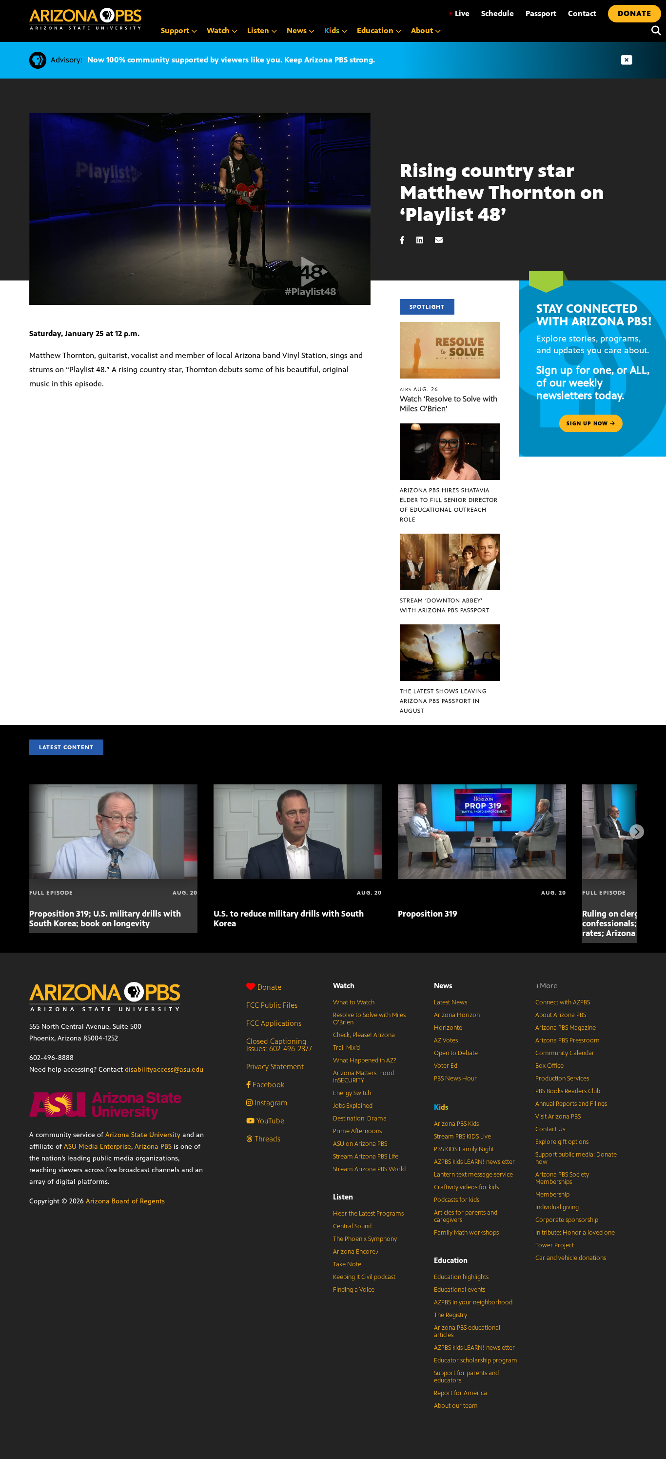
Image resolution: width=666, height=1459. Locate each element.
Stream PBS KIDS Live (462, 1136)
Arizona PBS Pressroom (567, 1040)
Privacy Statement (275, 1066)
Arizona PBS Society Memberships (562, 1178)
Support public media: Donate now (576, 1158)
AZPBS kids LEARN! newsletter (474, 1162)
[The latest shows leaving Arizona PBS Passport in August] (450, 629)
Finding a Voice (353, 1290)
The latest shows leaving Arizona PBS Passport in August (443, 701)
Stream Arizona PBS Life (365, 1156)
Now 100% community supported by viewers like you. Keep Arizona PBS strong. (231, 59)
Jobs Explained (352, 1106)
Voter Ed (445, 1066)
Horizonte (448, 1028)
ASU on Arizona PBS (360, 1144)
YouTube (269, 1120)
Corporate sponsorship (566, 1220)
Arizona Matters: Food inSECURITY (363, 1076)
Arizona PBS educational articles (467, 1331)
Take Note (347, 1264)
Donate (269, 987)
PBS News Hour (455, 1078)
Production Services (562, 1078)
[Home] (85, 19)
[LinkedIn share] (424, 240)
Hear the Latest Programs (368, 1214)
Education (451, 1260)
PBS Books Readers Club (567, 1091)
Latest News (450, 1002)
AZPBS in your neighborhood (473, 1302)
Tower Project (554, 1245)
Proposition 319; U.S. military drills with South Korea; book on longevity (105, 918)
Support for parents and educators (466, 1376)
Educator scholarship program (475, 1360)
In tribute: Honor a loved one (575, 1233)
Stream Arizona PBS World (369, 1169)
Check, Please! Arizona (364, 1035)
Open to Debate (456, 1053)
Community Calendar (564, 1053)
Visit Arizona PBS (558, 1116)
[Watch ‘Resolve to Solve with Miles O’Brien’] (450, 327)
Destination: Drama (360, 1118)
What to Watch (353, 1002)
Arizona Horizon (457, 1015)
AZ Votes (446, 1040)
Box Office (549, 1066)
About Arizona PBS (560, 1015)
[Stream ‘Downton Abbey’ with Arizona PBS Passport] (450, 538)
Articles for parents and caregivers (465, 1216)
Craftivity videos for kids (466, 1187)
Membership (552, 1195)
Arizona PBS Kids (456, 1124)
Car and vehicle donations (570, 1258)
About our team (456, 1406)
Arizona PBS (153, 1146)
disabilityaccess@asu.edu (164, 1069)
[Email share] (443, 240)
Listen (343, 1196)
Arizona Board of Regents (125, 1201)
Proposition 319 (427, 914)
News (443, 985)
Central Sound (352, 1226)
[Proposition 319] (482, 789)
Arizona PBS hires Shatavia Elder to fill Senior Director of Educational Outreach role (449, 505)
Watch (343, 985)
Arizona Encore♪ (356, 1252)
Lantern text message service (473, 1175)
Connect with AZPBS (562, 1002)
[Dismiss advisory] (626, 60)
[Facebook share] (407, 240)
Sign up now (588, 423)
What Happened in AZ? (364, 1060)
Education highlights (461, 1277)
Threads (266, 1138)
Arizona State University (142, 1135)
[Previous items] (29, 831)
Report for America (460, 1393)
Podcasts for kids (456, 1200)
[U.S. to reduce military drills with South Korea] (298, 789)
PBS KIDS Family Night (464, 1149)
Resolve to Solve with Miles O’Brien (369, 1018)
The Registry (450, 1315)
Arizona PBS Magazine (565, 1028)
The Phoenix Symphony (365, 1239)
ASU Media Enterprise (97, 1146)
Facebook (267, 1084)
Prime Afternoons (357, 1131)
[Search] (654, 30)
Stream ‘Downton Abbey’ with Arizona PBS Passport (445, 605)
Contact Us (550, 1129)
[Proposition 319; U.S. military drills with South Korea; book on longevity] (113, 789)
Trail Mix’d (346, 1048)
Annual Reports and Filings (571, 1104)
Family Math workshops (466, 1233)
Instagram (270, 1102)
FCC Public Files (271, 1005)
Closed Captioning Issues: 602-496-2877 (279, 1045)
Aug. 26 (419, 389)
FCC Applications (273, 1023)
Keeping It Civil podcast (364, 1277)
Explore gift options (561, 1142)
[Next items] (636, 831)
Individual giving (557, 1207)
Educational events (459, 1290)
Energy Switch (352, 1093)
